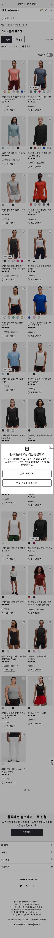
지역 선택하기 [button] (27, 473)
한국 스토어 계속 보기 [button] (26, 483)
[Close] (51, 447)
